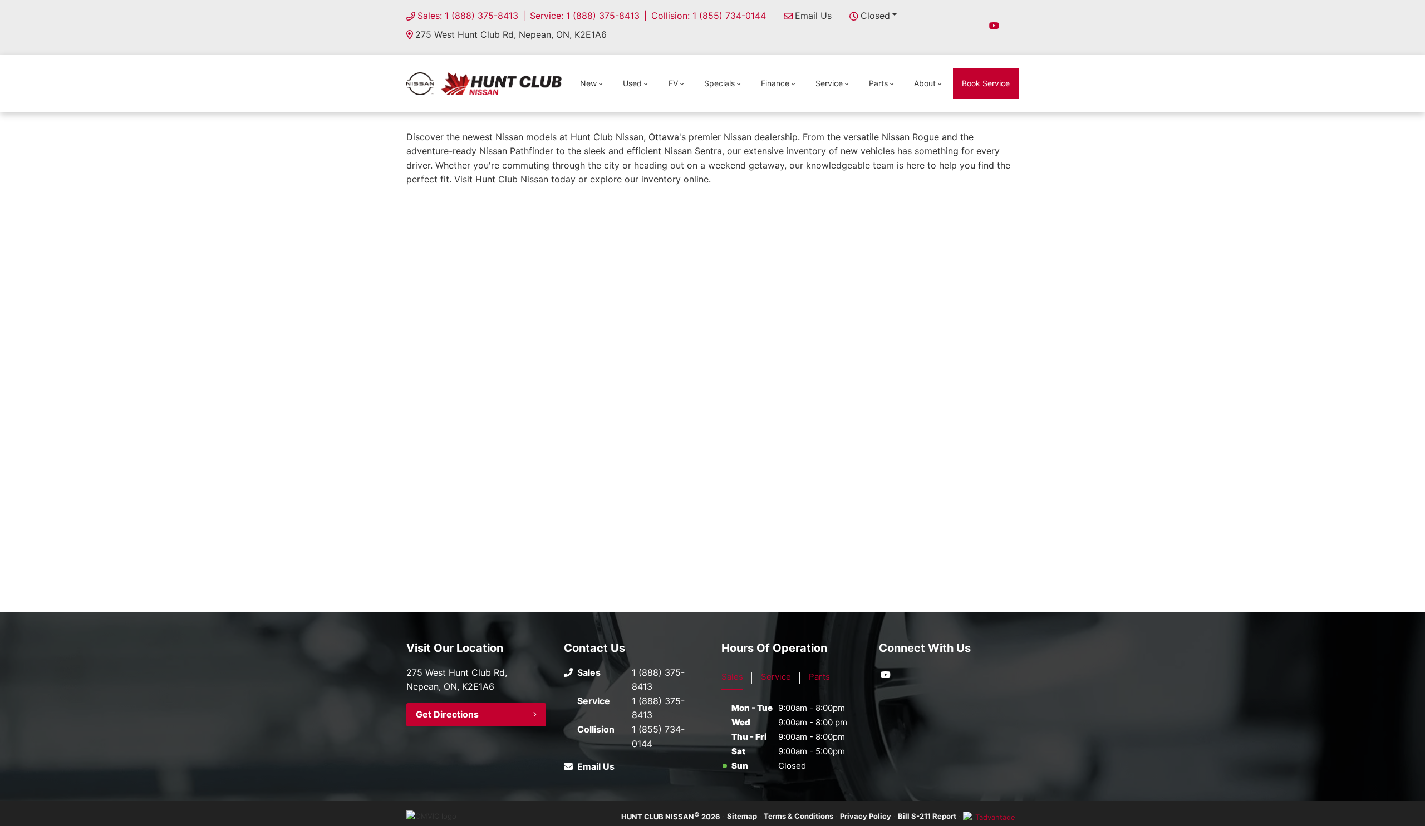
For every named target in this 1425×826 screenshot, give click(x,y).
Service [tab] (776, 676)
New (588, 83)
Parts (878, 83)
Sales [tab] (732, 676)
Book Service (986, 83)
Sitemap (742, 816)
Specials (719, 83)
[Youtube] (994, 25)
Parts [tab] (819, 676)
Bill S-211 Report (927, 816)
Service (829, 83)
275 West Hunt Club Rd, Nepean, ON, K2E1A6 (511, 34)
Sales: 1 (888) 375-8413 (467, 15)
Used (632, 83)
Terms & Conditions (798, 816)
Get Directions (447, 714)
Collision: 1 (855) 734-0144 (708, 15)
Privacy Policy (865, 816)
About (925, 83)
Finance (775, 83)
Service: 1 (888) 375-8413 (585, 15)
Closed (875, 15)
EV (673, 83)
